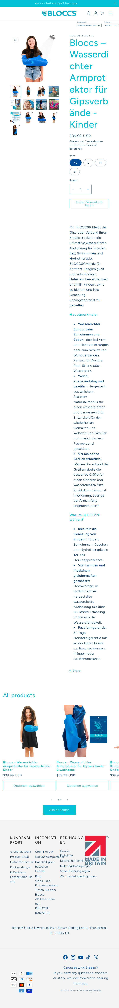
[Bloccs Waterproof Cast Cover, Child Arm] (54, 91)
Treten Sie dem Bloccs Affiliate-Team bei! (45, 896)
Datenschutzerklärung (75, 860)
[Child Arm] (41, 91)
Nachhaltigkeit (45, 862)
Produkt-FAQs (19, 857)
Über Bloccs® (44, 851)
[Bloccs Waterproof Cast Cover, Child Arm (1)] (15, 104)
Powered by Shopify (90, 990)
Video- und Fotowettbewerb (46, 883)
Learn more (71, 3)
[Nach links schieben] (51, 799)
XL (75, 162)
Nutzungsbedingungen (75, 866)
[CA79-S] (15, 130)
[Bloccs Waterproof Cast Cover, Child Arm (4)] (54, 104)
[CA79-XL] (28, 117)
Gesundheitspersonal (49, 857)
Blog (38, 876)
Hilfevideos (18, 872)
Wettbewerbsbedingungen (78, 876)
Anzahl (74, 180)
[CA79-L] (41, 117)
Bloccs (74, 990)
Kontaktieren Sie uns (21, 879)
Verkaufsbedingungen (75, 871)
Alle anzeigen (59, 810)
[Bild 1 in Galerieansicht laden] (15, 91)
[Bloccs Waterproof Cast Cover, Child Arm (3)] (41, 104)
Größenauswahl (20, 851)
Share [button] (76, 670)
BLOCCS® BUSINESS (42, 910)
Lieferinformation (22, 862)
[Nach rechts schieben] (67, 799)
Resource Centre (41, 869)
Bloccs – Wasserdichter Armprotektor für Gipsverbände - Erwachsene (81, 766)
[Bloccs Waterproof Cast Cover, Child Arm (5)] (15, 117)
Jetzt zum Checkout (89, 216)
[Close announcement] (114, 3)
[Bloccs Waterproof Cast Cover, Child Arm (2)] (28, 104)
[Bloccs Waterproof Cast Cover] (28, 91)
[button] (89, 13)
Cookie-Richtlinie (66, 853)
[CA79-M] (54, 117)
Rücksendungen (21, 867)
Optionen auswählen (29, 785)
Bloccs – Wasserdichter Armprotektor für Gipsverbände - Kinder (28, 766)
